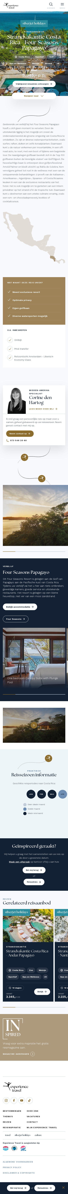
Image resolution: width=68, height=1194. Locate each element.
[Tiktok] (29, 1100)
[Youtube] (21, 1100)
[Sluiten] (63, 1188)
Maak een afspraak (19, 862)
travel (7, 1135)
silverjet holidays (22, 1135)
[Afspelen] (34, 725)
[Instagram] (6, 1100)
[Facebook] (14, 1100)
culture (38, 1135)
